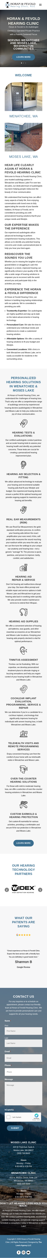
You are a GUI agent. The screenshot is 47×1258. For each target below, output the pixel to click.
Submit (15, 1128)
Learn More (23, 57)
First (6, 1026)
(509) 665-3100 (23, 1184)
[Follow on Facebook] (19, 1252)
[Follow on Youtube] (28, 1252)
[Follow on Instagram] (23, 1252)
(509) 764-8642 (23, 1153)
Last (6, 1038)
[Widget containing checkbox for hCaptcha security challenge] (23, 1117)
